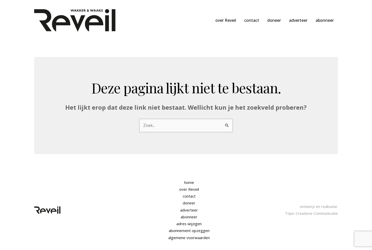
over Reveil (225, 20)
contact (251, 20)
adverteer (298, 20)
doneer (274, 20)
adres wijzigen (189, 223)
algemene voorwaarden (189, 237)
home (189, 182)
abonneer (325, 20)
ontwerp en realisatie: (319, 206)
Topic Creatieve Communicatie (311, 213)
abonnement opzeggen (189, 230)
